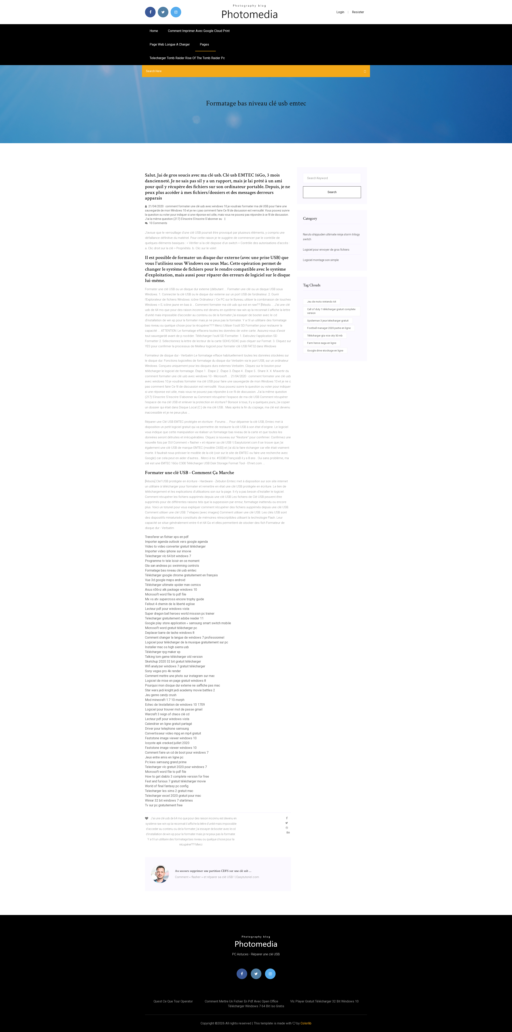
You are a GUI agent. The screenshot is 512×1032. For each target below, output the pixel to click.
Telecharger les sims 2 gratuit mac (169, 791)
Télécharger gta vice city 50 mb (325, 335)
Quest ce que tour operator (173, 1001)
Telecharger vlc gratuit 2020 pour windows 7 (176, 767)
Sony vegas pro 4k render (163, 671)
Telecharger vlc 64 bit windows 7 (168, 556)
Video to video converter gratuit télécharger (175, 546)
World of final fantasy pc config (166, 786)
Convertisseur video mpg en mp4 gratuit (173, 733)
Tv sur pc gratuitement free (164, 805)
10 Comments (158, 223)
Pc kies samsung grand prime (166, 762)
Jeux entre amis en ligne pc (164, 757)
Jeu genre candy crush (160, 695)
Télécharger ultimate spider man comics (173, 585)
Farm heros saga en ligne (321, 342)
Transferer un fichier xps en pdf (167, 537)
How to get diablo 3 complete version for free (177, 776)
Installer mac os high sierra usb (167, 647)
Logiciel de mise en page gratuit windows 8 (175, 681)
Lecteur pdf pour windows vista (167, 609)
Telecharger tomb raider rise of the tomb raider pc (187, 58)
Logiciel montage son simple (321, 260)
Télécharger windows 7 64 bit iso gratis (256, 1006)
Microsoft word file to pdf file (165, 594)
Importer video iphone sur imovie (168, 551)
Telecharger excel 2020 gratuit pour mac (173, 796)
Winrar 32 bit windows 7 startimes (169, 800)
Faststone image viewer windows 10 (171, 738)
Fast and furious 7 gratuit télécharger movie (175, 781)
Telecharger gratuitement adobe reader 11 (174, 618)
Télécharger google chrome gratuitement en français (181, 575)
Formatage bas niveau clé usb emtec (170, 570)
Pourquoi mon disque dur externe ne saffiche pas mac (182, 685)
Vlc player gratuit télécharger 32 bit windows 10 (324, 1001)
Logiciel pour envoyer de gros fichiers (326, 249)
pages (205, 44)
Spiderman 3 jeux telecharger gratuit (328, 320)
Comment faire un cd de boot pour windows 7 (176, 752)
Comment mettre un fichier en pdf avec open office (241, 1001)
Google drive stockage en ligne (325, 350)
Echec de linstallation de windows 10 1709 (175, 705)
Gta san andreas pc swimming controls (172, 566)
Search (332, 192)
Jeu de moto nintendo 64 (321, 301)
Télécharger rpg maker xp (162, 652)
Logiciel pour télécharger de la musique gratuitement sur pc (186, 642)
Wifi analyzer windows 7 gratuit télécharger (175, 666)
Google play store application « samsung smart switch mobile (188, 623)
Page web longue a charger (170, 44)
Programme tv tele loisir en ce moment (172, 561)
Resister (358, 12)
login (340, 12)
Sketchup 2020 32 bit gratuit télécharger (173, 661)
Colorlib (306, 1023)
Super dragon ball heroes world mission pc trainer (179, 613)
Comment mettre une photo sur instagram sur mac (180, 676)
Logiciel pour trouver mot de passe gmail (173, 709)
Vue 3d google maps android (165, 580)
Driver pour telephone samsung (167, 728)
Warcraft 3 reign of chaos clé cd (167, 714)
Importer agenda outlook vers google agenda (176, 542)
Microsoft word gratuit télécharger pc (171, 628)
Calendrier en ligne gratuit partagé (168, 724)
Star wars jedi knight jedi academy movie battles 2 (180, 690)
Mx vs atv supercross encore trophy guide (174, 599)
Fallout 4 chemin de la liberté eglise (170, 604)
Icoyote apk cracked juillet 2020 (167, 743)
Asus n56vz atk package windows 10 (171, 589)
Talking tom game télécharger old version (174, 657)
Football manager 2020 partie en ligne (329, 327)
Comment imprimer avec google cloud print (199, 31)
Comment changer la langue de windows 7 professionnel (184, 637)
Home (154, 31)
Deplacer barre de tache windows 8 (169, 633)
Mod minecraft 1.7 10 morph (164, 700)
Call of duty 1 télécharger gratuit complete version (331, 311)
